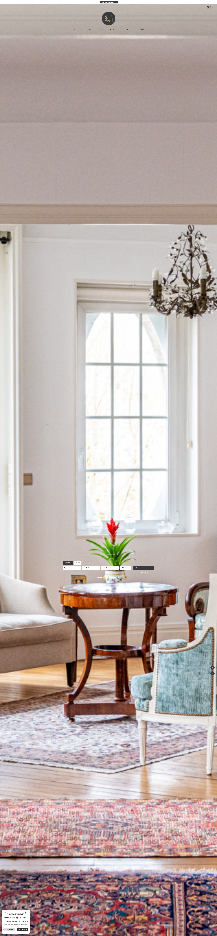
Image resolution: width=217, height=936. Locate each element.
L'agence (113, 29)
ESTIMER (90, 29)
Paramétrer (9, 929)
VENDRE (101, 29)
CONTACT (127, 29)
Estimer (78, 563)
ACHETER (77, 29)
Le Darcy (141, 29)
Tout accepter (22, 929)
